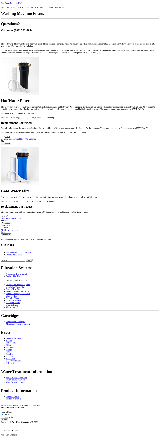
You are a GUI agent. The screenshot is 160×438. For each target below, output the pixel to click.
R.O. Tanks (10, 358)
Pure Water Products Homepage (18, 252)
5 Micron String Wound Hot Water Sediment (18, 139)
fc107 (7, 225)
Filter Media (11, 343)
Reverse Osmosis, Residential (17, 291)
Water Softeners (12, 305)
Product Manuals (12, 396)
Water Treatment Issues (15, 382)
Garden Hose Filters (21, 239)
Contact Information (14, 254)
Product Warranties (13, 399)
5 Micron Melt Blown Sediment (9, 229)
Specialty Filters (12, 298)
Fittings (9, 345)
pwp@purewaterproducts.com (52, 7)
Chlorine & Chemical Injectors (18, 285)
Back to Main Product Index (41, 239)
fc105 (7, 137)
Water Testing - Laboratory (16, 377)
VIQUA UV (11, 363)
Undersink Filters (13, 303)
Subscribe (7, 415)
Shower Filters (12, 296)
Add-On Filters (7, 239)
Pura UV (9, 354)
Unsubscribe (9, 417)
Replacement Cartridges (15, 322)
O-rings (9, 349)
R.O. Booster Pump (14, 361)
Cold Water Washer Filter (11, 218)
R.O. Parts (10, 356)
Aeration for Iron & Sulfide (17, 274)
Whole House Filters (14, 307)
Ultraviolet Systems (13, 300)
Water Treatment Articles (16, 380)
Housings (10, 347)
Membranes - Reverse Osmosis (18, 324)
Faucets (9, 340)
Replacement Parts (13, 338)
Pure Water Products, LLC (11, 3)
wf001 (7, 216)
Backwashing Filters (14, 276)
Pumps (8, 352)
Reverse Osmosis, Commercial (18, 294)
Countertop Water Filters (15, 287)
